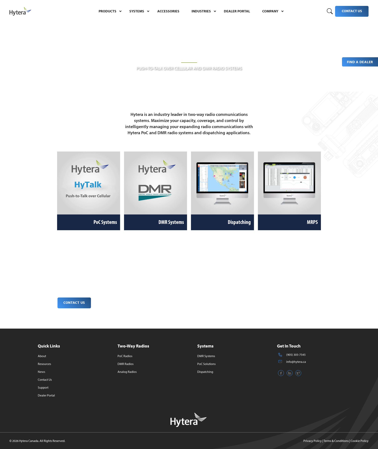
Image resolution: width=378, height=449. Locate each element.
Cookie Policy (360, 441)
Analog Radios (127, 372)
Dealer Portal (46, 395)
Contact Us (45, 380)
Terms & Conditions (336, 441)
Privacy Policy (312, 441)
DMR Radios (125, 364)
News (41, 372)
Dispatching (205, 372)
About (42, 356)
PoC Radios (125, 356)
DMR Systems (206, 356)
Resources (44, 364)
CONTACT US (352, 11)
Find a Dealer (360, 62)
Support (43, 387)
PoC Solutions (206, 364)
